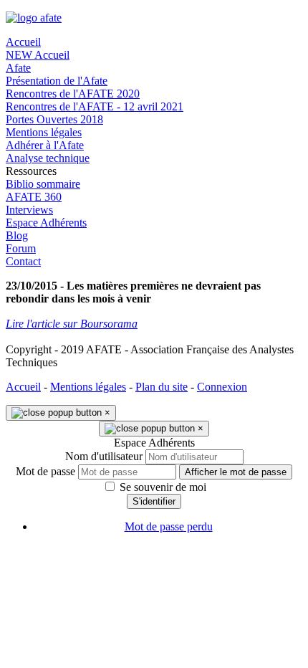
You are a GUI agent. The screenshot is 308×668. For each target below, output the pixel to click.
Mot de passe (45, 471)
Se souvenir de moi (161, 487)
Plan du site (161, 387)
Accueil (23, 387)
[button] (154, 171)
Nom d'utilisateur (104, 456)
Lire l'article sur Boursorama (72, 324)
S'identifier (154, 501)
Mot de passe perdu (169, 526)
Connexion (222, 387)
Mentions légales (88, 387)
